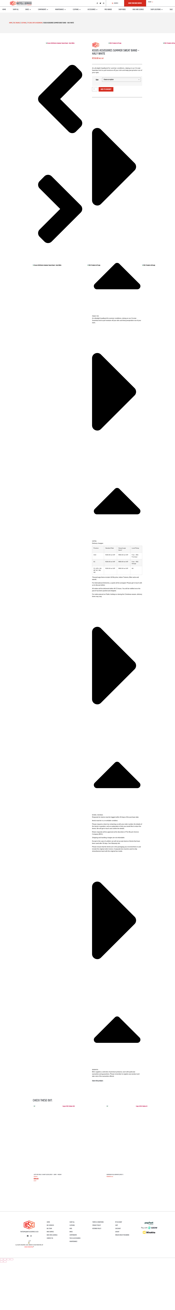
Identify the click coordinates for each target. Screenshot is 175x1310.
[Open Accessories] (97, 9)
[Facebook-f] (97, 3)
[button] (117, 208)
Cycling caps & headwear (34, 23)
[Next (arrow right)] (4, 1261)
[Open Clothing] (80, 9)
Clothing (23, 23)
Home (10, 23)
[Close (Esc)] (11, 1259)
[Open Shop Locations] (162, 9)
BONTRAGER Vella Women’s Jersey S (115, 1175)
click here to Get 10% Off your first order (87, 1199)
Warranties (95, 1069)
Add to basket (106, 89)
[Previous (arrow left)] (1, 1261)
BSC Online (16, 23)
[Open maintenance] (65, 9)
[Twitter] (100, 3)
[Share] (8, 1259)
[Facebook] (27, 1236)
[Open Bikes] (30, 9)
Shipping (94, 541)
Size (97, 79)
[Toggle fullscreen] (4, 1259)
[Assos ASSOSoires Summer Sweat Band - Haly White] (60, 43)
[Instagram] (103, 3)
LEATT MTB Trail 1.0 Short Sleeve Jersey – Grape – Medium (47, 1175)
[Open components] (47, 9)
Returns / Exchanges (97, 815)
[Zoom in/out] (1, 1259)
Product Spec (95, 316)
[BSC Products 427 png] (115, 43)
